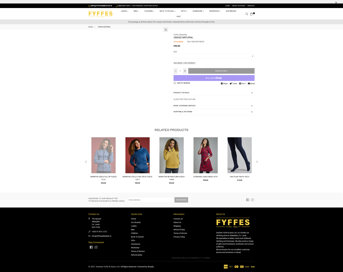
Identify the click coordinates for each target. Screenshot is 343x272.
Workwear (214, 11)
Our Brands (231, 11)
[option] (113, 161)
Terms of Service (138, 251)
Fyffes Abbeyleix (180, 35)
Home (90, 27)
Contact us (178, 219)
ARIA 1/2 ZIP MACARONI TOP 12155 (249, 177)
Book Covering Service (185, 106)
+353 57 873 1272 (99, 232)
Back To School (167, 11)
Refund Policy (179, 230)
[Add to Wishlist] (91, 149)
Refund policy (136, 255)
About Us (177, 222)
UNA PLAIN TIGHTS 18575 (215, 177)
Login (227, 6)
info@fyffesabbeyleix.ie (101, 236)
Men (136, 11)
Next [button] (257, 162)
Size (175, 52)
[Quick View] (91, 143)
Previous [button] (85, 162)
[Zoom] (165, 29)
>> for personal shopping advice (138, 6)
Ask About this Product (184, 63)
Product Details (181, 93)
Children (148, 11)
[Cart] (251, 14)
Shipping (177, 226)
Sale (179, 16)
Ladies (124, 11)
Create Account (238, 6)
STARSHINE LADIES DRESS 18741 (181, 177)
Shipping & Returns (183, 112)
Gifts (183, 11)
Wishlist (251, 6)
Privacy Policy (179, 237)
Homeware (198, 11)
